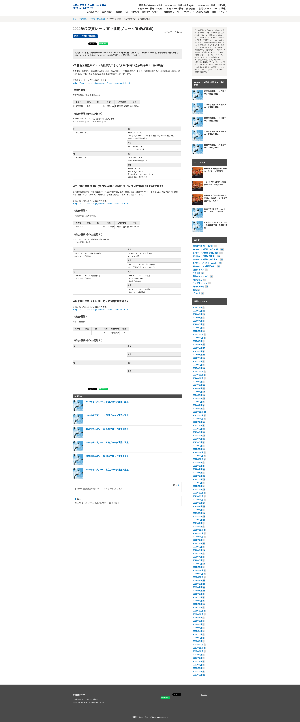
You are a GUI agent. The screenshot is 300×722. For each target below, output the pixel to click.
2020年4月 (197, 557)
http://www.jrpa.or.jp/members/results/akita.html (101, 204)
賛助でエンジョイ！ (151, 12)
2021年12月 (198, 493)
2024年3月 (197, 402)
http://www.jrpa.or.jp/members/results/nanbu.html (101, 310)
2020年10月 (198, 537)
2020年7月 (197, 547)
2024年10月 (198, 378)
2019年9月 (197, 581)
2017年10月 (198, 651)
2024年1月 (197, 409)
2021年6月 (197, 510)
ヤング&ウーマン (185, 12)
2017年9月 (197, 655)
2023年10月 (198, 419)
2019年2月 (197, 604)
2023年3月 (197, 442)
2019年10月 (198, 577)
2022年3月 (197, 483)
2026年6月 (197, 314)
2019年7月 (197, 587)
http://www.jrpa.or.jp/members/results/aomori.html (101, 83)
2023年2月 (197, 446)
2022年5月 (197, 476)
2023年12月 (198, 412)
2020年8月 (197, 543)
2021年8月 (197, 503)
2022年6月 (197, 473)
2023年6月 (197, 432)
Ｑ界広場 (135, 12)
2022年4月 (197, 479)
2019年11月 (198, 574)
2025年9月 (197, 341)
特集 (214, 12)
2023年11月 (198, 415)
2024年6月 (197, 392)
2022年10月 (198, 459)
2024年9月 (197, 382)
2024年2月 (197, 405)
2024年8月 (197, 385)
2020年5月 (197, 553)
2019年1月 (197, 607)
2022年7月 (197, 469)
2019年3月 (197, 601)
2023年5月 (197, 436)
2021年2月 (197, 523)
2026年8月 (197, 307)
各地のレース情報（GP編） (150, 8)
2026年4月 (197, 321)
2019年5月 (197, 594)
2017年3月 (197, 675)
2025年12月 (198, 334)
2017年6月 (197, 665)
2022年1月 (197, 489)
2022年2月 (197, 486)
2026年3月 (197, 324)
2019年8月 (197, 584)
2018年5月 (197, 628)
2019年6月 (197, 591)
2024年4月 (197, 399)
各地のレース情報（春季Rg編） (180, 5)
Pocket (204, 695)
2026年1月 (197, 331)
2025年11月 (198, 338)
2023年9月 (197, 422)
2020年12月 (198, 530)
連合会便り (169, 12)
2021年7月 (197, 506)
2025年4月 (197, 358)
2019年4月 (197, 597)
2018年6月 (197, 624)
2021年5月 (197, 513)
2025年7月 (197, 348)
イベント (223, 12)
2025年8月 (197, 345)
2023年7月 (197, 429)
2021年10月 (198, 500)
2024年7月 (197, 388)
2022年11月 (198, 456)
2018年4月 (197, 631)
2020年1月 (197, 567)
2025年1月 (197, 368)
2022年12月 (198, 452)
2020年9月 (197, 540)
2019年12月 (198, 570)
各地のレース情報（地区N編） (212, 5)
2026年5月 (197, 318)
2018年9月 (197, 618)
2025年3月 (197, 361)
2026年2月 (197, 328)
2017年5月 (197, 668)
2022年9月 (197, 463)
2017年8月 (197, 658)
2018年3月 (197, 634)
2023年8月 (197, 425)
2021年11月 (198, 496)
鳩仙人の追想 (202, 12)
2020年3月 (197, 560)
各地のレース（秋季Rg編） (100, 12)
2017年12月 (198, 645)
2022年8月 (197, 466)
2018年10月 (198, 614)
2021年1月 (197, 527)
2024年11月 (198, 375)
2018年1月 (197, 641)
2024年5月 (197, 395)
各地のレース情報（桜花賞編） (181, 8)
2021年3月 (197, 520)
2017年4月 (197, 671)
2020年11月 (198, 533)
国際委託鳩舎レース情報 (151, 5)
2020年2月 (197, 564)
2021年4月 (197, 517)
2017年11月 (198, 648)
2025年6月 (197, 351)
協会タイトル (122, 12)
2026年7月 (197, 311)
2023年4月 (197, 439)
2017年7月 (197, 661)
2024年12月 (198, 371)
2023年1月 (197, 449)
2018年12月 (198, 611)
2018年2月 (197, 638)
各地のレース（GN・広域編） (213, 8)
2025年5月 (197, 355)
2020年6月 (197, 550)
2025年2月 (197, 365)
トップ (75, 19)
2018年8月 (197, 621)
